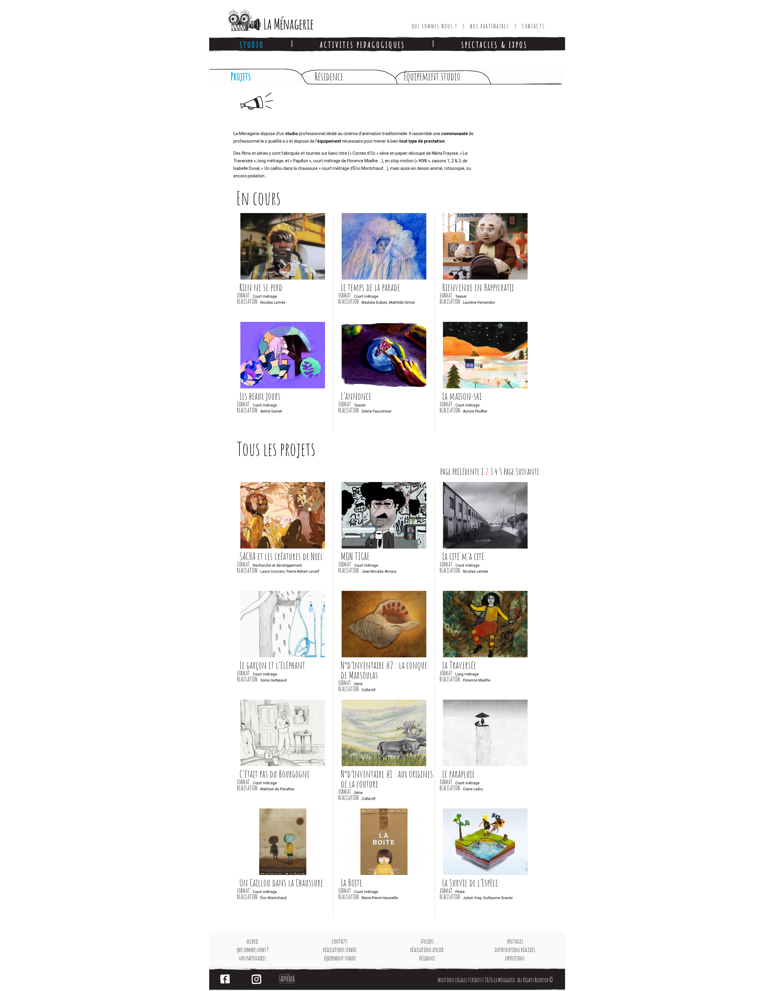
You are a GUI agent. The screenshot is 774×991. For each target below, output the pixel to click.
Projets (240, 76)
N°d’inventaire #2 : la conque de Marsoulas (384, 670)
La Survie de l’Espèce (470, 882)
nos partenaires (252, 958)
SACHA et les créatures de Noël (281, 556)
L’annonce (356, 396)
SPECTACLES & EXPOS (494, 44)
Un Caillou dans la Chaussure (281, 882)
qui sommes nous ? (252, 950)
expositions (515, 958)
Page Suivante (521, 471)
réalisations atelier (427, 950)
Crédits (476, 980)
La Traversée (459, 665)
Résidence (328, 76)
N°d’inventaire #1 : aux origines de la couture (387, 779)
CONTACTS (533, 26)
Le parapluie (458, 774)
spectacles (515, 941)
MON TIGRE (355, 556)
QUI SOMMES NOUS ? (434, 26)
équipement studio (340, 958)
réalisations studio (339, 950)
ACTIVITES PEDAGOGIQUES (362, 44)
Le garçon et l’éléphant (272, 665)
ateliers (427, 941)
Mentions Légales (452, 980)
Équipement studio (432, 76)
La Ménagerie (264, 18)
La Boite (351, 882)
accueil (252, 941)
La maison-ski (462, 396)
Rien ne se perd (260, 287)
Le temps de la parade (370, 287)
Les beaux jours (260, 396)
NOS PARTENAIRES (489, 26)
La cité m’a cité (463, 556)
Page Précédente (460, 471)
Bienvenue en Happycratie (478, 287)
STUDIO (251, 44)
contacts (339, 941)
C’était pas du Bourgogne (274, 774)
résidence (427, 958)
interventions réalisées (515, 950)
